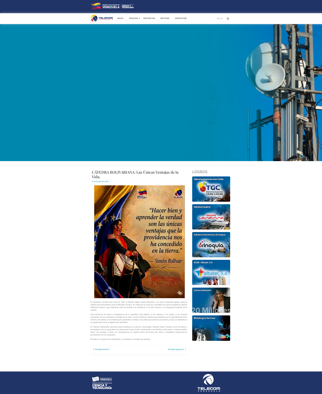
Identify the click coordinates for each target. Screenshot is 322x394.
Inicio (120, 18)
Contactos (181, 18)
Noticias (164, 18)
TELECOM (133, 18)
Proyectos (149, 18)
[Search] (228, 18)
